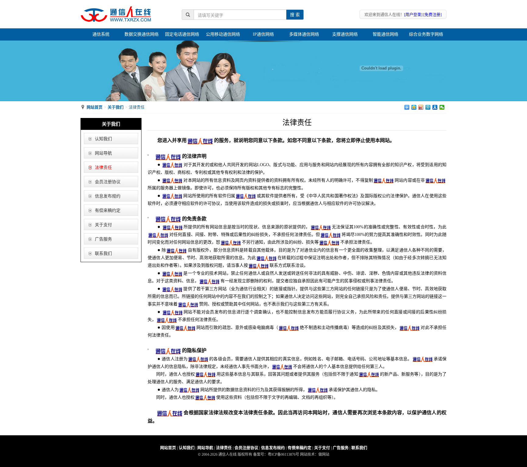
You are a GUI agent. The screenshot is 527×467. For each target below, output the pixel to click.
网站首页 (94, 107)
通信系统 (100, 34)
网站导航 (103, 153)
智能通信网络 (385, 34)
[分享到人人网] (435, 107)
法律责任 (103, 167)
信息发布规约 (107, 196)
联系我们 (103, 253)
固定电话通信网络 (182, 34)
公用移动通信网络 (223, 34)
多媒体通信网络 (304, 34)
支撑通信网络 (345, 34)
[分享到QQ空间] (414, 107)
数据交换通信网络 (141, 34)
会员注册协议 (107, 182)
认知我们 (103, 139)
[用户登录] (413, 14)
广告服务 (103, 239)
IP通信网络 (263, 34)
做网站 (323, 454)
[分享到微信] (442, 107)
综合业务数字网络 (426, 34)
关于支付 (103, 225)
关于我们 (116, 107)
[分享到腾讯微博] (428, 107)
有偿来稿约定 (107, 210)
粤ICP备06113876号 (283, 454)
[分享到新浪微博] (421, 107)
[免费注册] (432, 14)
